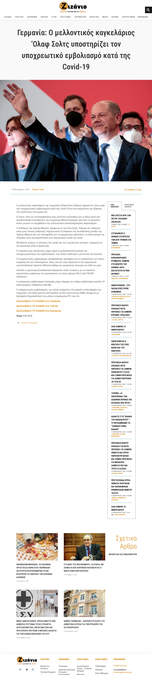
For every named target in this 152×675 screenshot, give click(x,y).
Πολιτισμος (82, 659)
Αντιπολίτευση (124, 296)
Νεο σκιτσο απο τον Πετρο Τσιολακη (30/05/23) (121, 218)
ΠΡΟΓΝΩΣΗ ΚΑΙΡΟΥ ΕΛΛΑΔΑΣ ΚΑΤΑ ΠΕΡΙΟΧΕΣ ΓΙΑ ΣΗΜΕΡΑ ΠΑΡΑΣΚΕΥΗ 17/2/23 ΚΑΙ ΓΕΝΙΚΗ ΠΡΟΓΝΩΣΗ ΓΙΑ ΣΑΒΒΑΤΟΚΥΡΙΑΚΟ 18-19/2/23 (121, 372)
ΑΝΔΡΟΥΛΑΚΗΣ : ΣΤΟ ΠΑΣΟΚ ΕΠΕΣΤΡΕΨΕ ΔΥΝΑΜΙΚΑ (120, 288)
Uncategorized (120, 515)
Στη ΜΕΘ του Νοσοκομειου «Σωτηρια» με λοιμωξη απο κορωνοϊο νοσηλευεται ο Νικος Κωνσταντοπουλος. (84, 567)
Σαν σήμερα (116, 334)
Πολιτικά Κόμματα (117, 298)
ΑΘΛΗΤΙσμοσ (101, 659)
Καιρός (120, 320)
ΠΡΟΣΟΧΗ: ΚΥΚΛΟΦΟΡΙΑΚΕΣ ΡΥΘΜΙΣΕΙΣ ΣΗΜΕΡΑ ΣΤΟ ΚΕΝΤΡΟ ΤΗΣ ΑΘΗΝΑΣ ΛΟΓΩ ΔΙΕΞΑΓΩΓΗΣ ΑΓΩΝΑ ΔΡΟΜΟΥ (120, 264)
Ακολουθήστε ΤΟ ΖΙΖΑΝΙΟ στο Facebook (38, 301)
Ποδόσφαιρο (100, 666)
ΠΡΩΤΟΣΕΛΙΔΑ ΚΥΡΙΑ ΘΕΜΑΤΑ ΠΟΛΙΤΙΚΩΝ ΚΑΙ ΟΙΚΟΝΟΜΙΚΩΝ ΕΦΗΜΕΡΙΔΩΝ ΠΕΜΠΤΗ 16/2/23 (121, 486)
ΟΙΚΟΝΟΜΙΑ (32, 17)
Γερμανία (33, 322)
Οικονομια (64, 659)
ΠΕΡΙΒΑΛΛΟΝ (80, 17)
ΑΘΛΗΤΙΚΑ (94, 17)
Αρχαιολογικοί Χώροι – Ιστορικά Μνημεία (84, 668)
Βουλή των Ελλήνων (45, 667)
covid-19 (24, 322)
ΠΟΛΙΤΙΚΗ (19, 17)
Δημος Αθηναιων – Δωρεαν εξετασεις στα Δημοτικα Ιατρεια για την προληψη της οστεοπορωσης (84, 624)
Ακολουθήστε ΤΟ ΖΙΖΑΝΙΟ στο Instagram (38, 310)
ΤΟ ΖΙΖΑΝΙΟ (129, 190)
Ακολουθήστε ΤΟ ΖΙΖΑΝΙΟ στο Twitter (37, 305)
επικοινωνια (119, 659)
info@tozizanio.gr (120, 666)
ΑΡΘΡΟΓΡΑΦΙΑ (128, 17)
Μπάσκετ (99, 670)
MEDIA (105, 17)
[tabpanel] (122, 364)
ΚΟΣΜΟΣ (115, 17)
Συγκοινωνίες (115, 248)
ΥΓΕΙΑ (54, 17)
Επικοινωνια (143, 17)
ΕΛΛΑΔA (7, 17)
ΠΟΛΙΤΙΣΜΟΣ (65, 17)
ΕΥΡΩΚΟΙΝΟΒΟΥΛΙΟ (125, 356)
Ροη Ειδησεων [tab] (114, 206)
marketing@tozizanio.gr (122, 672)
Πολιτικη (44, 659)
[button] (148, 10)
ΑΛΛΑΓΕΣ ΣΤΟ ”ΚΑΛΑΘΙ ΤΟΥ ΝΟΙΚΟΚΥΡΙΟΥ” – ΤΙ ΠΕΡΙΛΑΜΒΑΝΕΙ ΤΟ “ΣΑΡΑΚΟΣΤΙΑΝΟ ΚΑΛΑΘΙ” (121, 423)
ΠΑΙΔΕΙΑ (44, 17)
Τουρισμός (63, 666)
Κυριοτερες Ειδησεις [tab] (129, 206)
